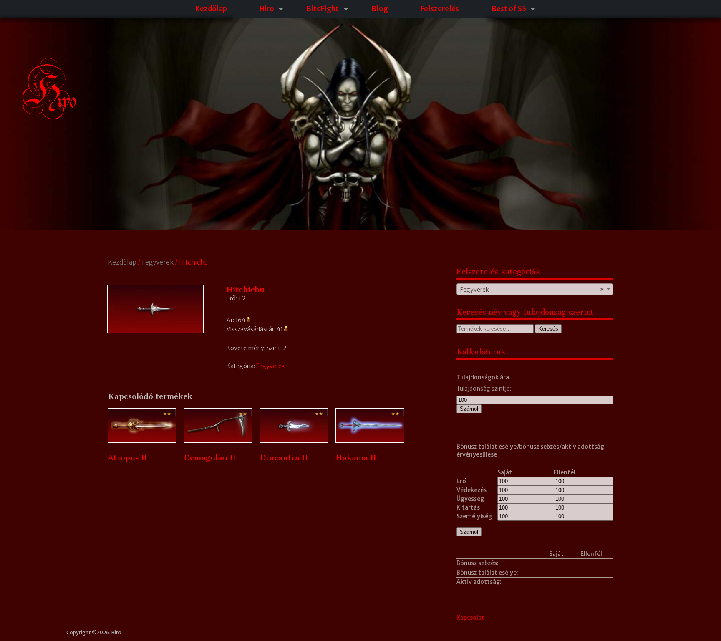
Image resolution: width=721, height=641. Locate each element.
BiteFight (322, 8)
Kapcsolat (470, 617)
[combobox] (534, 289)
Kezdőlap (211, 8)
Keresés (548, 329)
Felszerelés (440, 8)
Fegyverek (158, 262)
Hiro (267, 8)
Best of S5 (509, 8)
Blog (379, 8)
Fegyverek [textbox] (532, 289)
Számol (469, 409)
